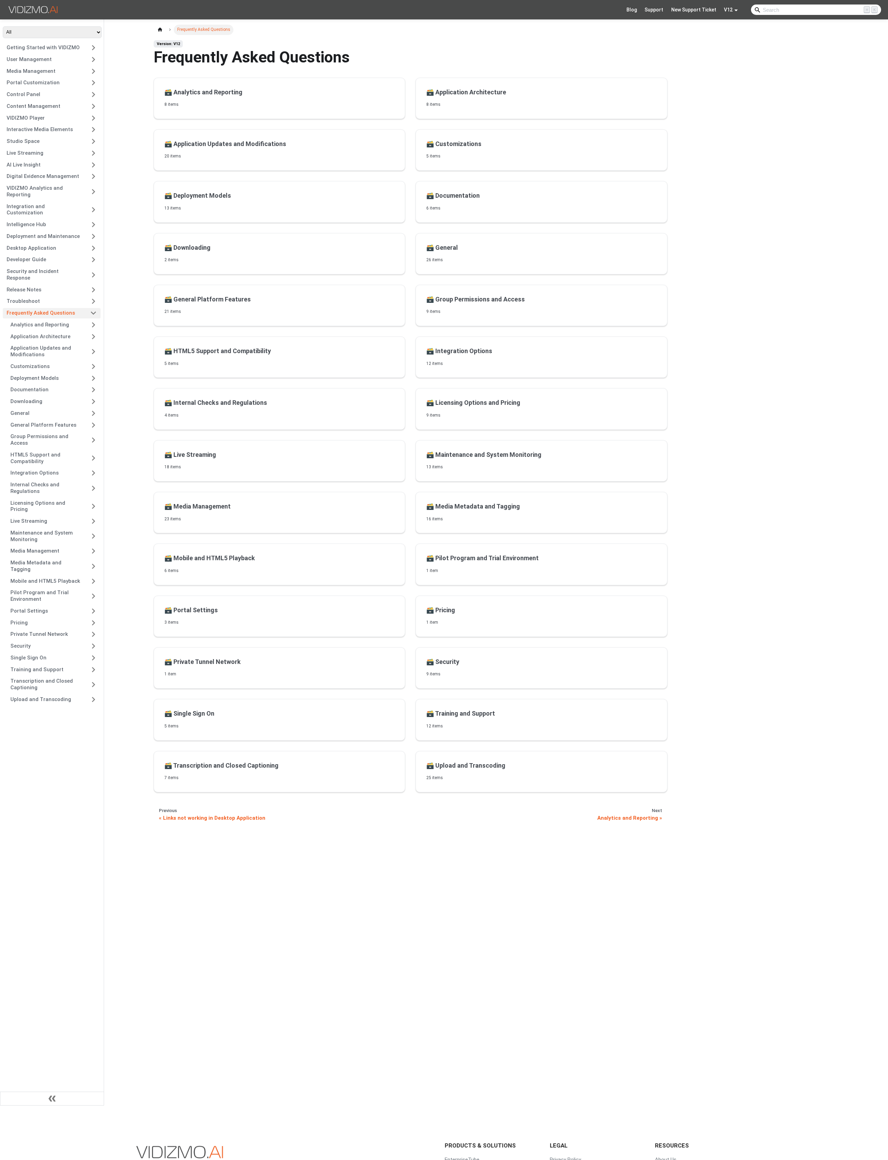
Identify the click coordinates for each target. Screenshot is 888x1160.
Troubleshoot (23, 301)
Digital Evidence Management (43, 176)
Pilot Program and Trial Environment (39, 595)
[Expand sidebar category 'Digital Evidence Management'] (93, 176)
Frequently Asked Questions (41, 313)
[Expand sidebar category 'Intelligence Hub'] (93, 225)
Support (653, 9)
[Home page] (160, 30)
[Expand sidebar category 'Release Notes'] (93, 289)
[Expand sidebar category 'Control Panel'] (93, 94)
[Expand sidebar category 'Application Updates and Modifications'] (93, 351)
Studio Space (23, 141)
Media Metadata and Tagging (35, 566)
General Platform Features (43, 425)
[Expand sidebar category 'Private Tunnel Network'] (93, 634)
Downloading (26, 401)
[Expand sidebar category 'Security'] (93, 646)
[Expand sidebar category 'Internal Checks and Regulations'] (93, 488)
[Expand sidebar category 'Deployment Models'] (93, 378)
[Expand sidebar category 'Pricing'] (93, 622)
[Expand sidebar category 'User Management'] (93, 59)
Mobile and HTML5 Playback (45, 581)
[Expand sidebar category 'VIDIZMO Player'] (93, 118)
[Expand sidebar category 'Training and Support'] (93, 669)
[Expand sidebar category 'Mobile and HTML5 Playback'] (93, 581)
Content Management (33, 106)
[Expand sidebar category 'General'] (93, 413)
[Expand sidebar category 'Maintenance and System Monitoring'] (93, 536)
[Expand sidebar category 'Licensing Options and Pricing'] (93, 506)
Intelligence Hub (26, 224)
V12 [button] (728, 9)
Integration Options (34, 473)
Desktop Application (31, 248)
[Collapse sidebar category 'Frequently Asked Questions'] (93, 313)
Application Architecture (40, 336)
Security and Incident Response (33, 274)
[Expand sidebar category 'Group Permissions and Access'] (93, 440)
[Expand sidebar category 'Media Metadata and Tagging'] (93, 566)
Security (20, 646)
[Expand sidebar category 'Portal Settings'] (93, 611)
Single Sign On (28, 658)
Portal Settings (29, 611)
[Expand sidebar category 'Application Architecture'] (93, 336)
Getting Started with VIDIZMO (43, 47)
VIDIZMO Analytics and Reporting (35, 191)
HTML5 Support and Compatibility (35, 458)
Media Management (31, 71)
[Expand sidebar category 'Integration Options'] (93, 473)
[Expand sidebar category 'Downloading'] (93, 401)
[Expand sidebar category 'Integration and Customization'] (93, 209)
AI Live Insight (24, 165)
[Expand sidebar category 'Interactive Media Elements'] (93, 130)
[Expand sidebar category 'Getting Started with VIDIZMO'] (93, 48)
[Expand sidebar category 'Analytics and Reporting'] (93, 324)
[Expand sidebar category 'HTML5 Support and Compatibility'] (93, 458)
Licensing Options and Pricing (37, 506)
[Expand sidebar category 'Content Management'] (93, 106)
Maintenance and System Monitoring (41, 536)
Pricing (19, 623)
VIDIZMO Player (26, 118)
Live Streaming (25, 153)
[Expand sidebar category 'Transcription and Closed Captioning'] (93, 684)
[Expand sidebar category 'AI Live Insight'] (93, 165)
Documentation (29, 389)
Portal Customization (33, 82)
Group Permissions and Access (39, 439)
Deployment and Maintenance (43, 236)
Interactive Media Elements (40, 129)
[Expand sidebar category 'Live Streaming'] (93, 153)
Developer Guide (26, 259)
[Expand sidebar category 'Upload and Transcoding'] (93, 699)
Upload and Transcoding (40, 699)
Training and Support (36, 669)
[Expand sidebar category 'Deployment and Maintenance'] (93, 236)
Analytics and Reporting (39, 325)
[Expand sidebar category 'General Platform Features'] (93, 425)
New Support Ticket (693, 9)
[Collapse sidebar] (52, 1099)
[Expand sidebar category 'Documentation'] (93, 390)
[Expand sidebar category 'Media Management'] (93, 71)
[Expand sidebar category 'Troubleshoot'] (93, 301)
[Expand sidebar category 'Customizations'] (93, 366)
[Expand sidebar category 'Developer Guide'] (93, 260)
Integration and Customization (26, 209)
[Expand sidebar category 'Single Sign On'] (93, 657)
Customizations (30, 366)
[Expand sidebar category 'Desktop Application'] (93, 248)
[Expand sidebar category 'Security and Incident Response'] (93, 274)
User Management (29, 59)
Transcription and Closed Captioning (41, 684)
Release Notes (24, 290)
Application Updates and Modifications (40, 351)
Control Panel (23, 94)
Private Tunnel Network (39, 634)
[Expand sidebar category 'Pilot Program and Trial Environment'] (93, 596)
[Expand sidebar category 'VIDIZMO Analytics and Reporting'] (93, 191)
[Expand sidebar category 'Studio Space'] (93, 141)
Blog (631, 9)
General (19, 413)
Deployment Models (34, 378)
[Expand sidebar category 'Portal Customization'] (93, 83)
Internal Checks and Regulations (34, 487)
